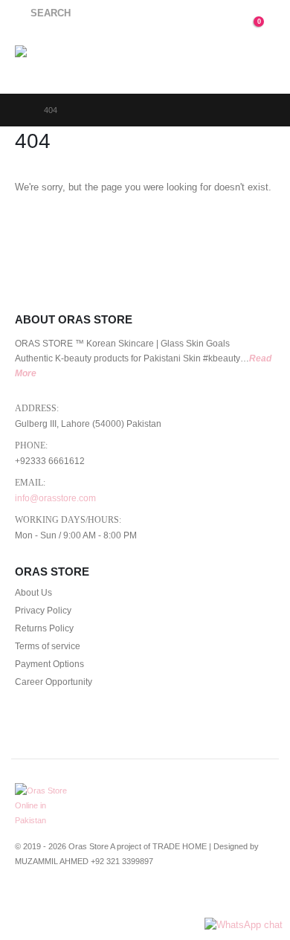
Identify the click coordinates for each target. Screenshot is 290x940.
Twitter (55, 900)
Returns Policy (44, 628)
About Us (33, 592)
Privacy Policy (43, 610)
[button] (43, 13)
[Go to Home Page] (19, 110)
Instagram (110, 900)
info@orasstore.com (55, 498)
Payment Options (49, 664)
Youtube (82, 900)
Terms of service (47, 646)
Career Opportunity (53, 681)
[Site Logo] (53, 60)
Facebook (27, 900)
